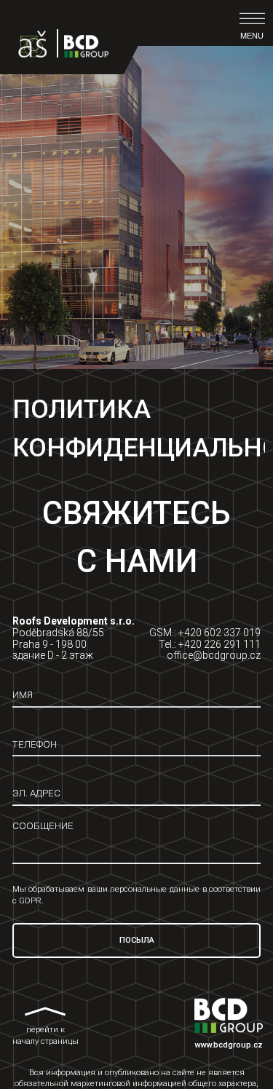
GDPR (30, 901)
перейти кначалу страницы (45, 1036)
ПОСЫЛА (136, 940)
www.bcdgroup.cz (228, 1045)
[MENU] (252, 18)
